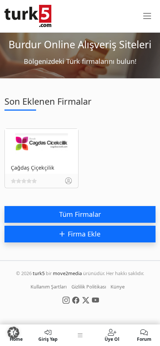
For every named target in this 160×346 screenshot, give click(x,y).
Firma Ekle (84, 233)
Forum (144, 339)
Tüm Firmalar (80, 214)
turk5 (39, 273)
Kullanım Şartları (49, 286)
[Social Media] (66, 299)
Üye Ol (112, 339)
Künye (118, 286)
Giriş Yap (48, 339)
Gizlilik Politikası (88, 286)
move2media (67, 273)
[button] (13, 332)
